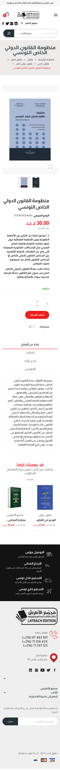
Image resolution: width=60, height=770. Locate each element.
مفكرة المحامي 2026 (15, 520)
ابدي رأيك (30, 360)
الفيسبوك (55, 670)
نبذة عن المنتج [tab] (30, 344)
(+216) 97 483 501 (35, 637)
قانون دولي (45, 515)
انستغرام (37, 670)
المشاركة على (33, 326)
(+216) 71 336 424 (35, 641)
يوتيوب (43, 670)
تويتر (49, 670)
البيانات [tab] (30, 352)
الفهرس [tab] (30, 369)
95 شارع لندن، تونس (37, 659)
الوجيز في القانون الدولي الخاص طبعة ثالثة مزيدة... (45, 520)
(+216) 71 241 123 (35, 645)
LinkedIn (31, 670)
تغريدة (30, 326)
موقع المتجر (31, 23)
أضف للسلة (37, 314)
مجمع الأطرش (15, 515)
